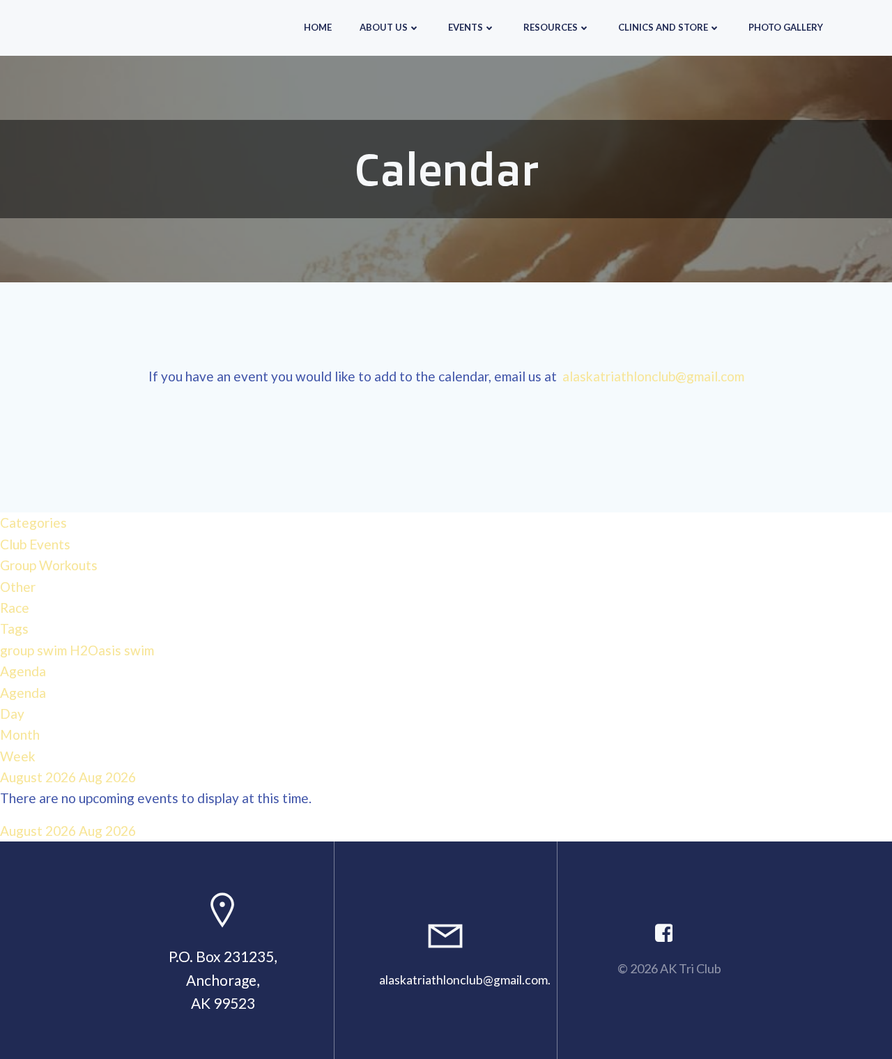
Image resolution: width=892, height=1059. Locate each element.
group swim (35, 650)
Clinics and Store (663, 27)
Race (14, 608)
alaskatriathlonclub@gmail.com (653, 376)
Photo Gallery (785, 27)
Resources (550, 27)
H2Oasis (97, 650)
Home (318, 27)
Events (465, 27)
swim (139, 650)
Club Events (35, 544)
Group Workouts (49, 565)
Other (18, 587)
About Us (384, 27)
